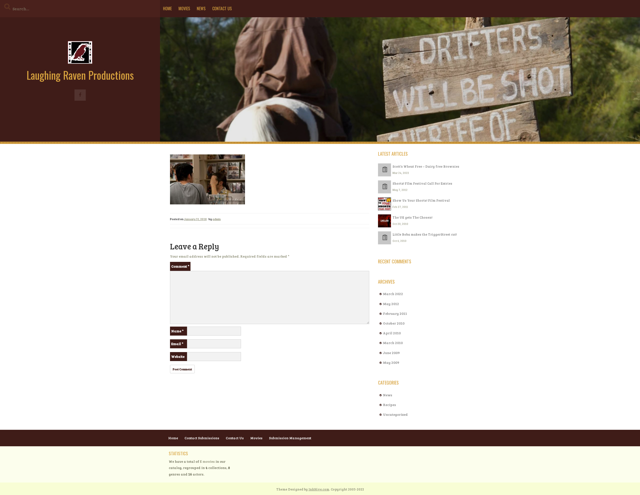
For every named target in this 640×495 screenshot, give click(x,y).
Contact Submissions (201, 438)
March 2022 (393, 293)
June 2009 (391, 352)
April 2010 (392, 333)
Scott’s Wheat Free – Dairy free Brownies (425, 166)
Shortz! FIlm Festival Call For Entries (422, 183)
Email (177, 343)
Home (167, 8)
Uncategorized (395, 414)
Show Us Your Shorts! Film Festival (421, 200)
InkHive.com (318, 489)
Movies (184, 8)
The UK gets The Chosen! (412, 217)
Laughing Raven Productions (80, 75)
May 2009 (391, 362)
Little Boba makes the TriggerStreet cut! (424, 234)
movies (207, 461)
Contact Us (222, 8)
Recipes (389, 404)
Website (177, 356)
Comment (180, 266)
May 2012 (391, 303)
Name (177, 331)
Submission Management (290, 438)
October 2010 (393, 323)
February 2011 (395, 313)
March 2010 (393, 342)
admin (216, 219)
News (201, 8)
